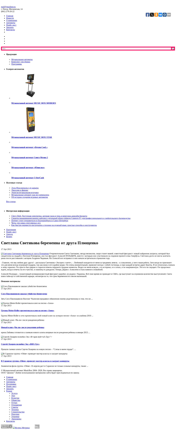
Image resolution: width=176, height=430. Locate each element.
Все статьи (11, 201)
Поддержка (11, 384)
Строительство (17, 412)
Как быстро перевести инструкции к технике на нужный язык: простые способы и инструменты (54, 225)
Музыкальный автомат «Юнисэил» (28, 167)
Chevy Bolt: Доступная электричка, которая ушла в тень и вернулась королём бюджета (49, 216)
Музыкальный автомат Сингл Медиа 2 (29, 157)
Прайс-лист (11, 25)
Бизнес (9, 236)
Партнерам (11, 230)
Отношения (16, 405)
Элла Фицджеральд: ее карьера (25, 188)
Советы (14, 407)
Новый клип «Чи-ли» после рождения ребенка (22, 327)
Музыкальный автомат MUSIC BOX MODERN (33, 103)
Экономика (16, 419)
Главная (9, 16)
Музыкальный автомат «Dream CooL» (29, 147)
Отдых (14, 403)
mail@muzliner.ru (8, 7)
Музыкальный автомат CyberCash (27, 178)
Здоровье (15, 416)
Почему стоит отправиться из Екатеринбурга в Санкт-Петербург (39, 221)
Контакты (10, 30)
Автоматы (10, 23)
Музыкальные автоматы (22, 59)
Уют (13, 396)
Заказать (10, 27)
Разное (9, 391)
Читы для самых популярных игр (26, 223)
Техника (15, 409)
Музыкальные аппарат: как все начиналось (30, 195)
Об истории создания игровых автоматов (29, 197)
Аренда (9, 234)
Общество (15, 400)
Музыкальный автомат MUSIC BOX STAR (31, 137)
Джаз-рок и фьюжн (19, 190)
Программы (16, 64)
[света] (25, 253)
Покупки (15, 414)
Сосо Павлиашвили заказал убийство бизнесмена (24, 294)
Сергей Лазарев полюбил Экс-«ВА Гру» (20, 344)
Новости (10, 18)
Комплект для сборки (20, 62)
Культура (15, 398)
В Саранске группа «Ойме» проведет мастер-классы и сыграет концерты (35, 361)
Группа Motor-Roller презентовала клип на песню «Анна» (27, 310)
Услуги (14, 393)
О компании (11, 20)
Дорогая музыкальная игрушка (25, 192)
